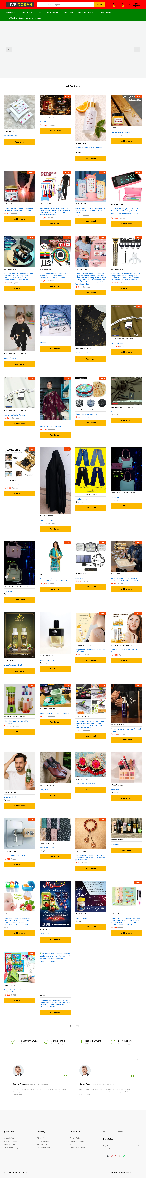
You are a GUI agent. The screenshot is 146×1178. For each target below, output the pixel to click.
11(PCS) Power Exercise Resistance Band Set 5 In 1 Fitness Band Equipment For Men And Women (53, 276)
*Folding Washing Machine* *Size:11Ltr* (55, 713)
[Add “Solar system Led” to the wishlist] (90, 569)
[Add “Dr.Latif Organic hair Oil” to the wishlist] (19, 656)
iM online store (10, 851)
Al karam (114, 412)
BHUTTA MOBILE (45, 574)
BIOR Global (44, 122)
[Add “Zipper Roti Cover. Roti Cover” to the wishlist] (90, 405)
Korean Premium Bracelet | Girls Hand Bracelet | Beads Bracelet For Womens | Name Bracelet (90, 858)
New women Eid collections (50, 426)
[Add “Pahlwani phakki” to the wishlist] (90, 909)
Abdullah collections (83, 353)
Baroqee (43, 342)
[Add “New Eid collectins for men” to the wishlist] (19, 406)
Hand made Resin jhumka (85, 783)
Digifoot (43, 996)
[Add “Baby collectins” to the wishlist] (19, 349)
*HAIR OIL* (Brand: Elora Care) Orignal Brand (126, 730)
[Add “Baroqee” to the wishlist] (55, 333)
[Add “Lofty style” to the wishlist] (55, 780)
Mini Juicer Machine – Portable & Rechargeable (16, 722)
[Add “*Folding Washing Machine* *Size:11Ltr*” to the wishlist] (55, 704)
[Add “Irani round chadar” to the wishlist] (55, 511)
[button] (24, 127)
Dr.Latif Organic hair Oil (13, 665)
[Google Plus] (112, 1156)
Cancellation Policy (10, 1148)
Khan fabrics (9, 131)
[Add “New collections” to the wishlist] (126, 334)
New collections (117, 343)
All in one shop (10, 480)
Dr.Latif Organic (10, 660)
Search (99, 5)
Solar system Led (82, 578)
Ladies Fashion (104, 12)
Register (136, 6)
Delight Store (80, 851)
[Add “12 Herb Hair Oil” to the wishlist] (19, 788)
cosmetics (115, 790)
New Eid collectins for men (14, 415)
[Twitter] (108, 1156)
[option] (73, 49)
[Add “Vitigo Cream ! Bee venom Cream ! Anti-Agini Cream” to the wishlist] (90, 640)
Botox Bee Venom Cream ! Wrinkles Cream (124, 651)
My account (11, 12)
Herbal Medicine (46, 929)
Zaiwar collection (47, 516)
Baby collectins (10, 358)
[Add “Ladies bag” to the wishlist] (126, 488)
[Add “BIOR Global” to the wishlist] (55, 113)
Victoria (114, 128)
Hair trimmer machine (12, 485)
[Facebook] (104, 1156)
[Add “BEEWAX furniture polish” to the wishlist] (126, 123)
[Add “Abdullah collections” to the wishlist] (90, 344)
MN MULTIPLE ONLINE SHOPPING (85, 410)
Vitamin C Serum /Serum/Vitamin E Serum (88, 149)
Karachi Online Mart (47, 709)
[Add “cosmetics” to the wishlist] (126, 780)
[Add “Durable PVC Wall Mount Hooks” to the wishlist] (19, 847)
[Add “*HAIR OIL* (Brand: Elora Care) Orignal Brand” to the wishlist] (126, 720)
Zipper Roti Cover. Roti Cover (86, 414)
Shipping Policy (9, 1144)
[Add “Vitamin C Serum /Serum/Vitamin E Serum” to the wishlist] (90, 139)
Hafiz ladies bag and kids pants (87, 495)
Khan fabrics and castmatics (15, 353)
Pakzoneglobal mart (48, 117)
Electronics (27, 12)
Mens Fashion (53, 12)
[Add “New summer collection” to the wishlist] (19, 127)
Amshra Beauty (81, 143)
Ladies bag (115, 497)
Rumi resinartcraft (82, 779)
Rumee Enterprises (47, 785)
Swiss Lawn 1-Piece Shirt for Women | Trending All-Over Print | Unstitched (54, 580)
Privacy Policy (8, 1138)
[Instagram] (120, 1155)
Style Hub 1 (8, 913)
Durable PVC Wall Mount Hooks (16, 856)
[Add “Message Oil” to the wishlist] (55, 924)
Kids (39, 12)
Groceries (68, 12)
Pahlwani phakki (81, 918)
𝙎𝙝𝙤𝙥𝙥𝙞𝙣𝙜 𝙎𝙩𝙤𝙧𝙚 (117, 785)
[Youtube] (116, 1156)
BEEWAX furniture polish (120, 132)
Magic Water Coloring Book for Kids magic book (18, 991)
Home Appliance (85, 12)
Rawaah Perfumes (46, 656)
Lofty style (44, 790)
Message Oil (44, 933)
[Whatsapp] (124, 1156)
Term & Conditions (10, 1141)
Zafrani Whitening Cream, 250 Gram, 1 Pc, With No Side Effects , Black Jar (125, 579)
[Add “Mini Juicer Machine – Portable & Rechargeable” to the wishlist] (19, 712)
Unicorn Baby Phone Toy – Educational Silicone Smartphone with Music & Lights (90, 210)
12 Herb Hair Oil (10, 797)
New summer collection (13, 136)
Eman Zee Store (10, 204)
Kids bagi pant (81, 499)
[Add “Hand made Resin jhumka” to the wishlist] (90, 775)
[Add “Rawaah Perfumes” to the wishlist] (55, 651)
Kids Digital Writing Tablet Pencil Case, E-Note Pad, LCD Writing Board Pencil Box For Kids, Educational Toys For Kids (126, 212)
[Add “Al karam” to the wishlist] (126, 403)
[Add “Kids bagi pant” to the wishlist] (90, 490)
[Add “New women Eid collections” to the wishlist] (55, 417)
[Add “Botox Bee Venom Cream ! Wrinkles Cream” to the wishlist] (126, 641)
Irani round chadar (47, 520)
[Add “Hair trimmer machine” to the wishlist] (19, 476)
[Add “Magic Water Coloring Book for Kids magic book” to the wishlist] (19, 981)
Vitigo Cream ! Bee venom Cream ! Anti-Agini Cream (90, 651)
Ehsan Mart (115, 574)
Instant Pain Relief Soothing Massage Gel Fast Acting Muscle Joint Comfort (18, 209)
